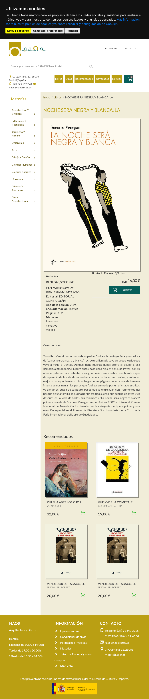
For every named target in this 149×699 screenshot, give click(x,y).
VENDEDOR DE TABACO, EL (66, 583)
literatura (52, 321)
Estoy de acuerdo (18, 30)
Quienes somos (69, 631)
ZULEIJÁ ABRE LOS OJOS (64, 502)
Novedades (102, 78)
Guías (68, 78)
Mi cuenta (66, 666)
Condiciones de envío (73, 636)
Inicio (46, 97)
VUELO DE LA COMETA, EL (116, 502)
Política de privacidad (73, 642)
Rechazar (72, 30)
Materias (66, 648)
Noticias (117, 78)
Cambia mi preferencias (48, 30)
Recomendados (84, 78)
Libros (58, 78)
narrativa (51, 325)
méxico (50, 329)
